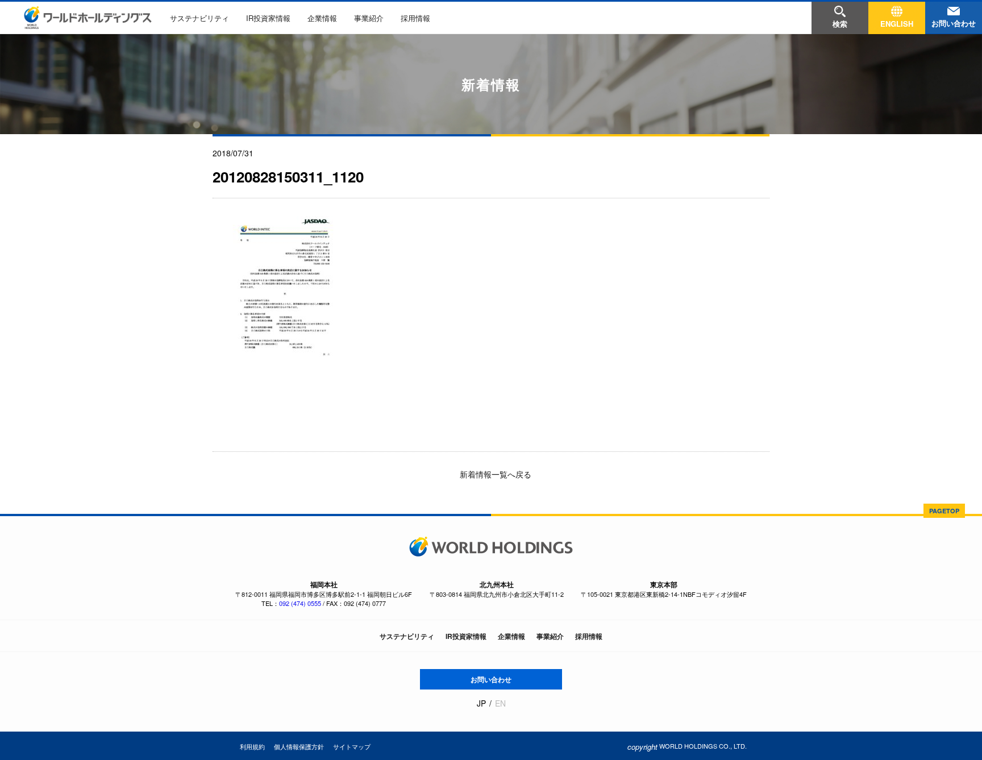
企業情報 (322, 18)
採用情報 (415, 18)
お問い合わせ (491, 679)
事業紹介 (369, 18)
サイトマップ (352, 746)
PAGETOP (944, 510)
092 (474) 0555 (300, 603)
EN (500, 703)
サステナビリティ (199, 18)
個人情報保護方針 (299, 746)
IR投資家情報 (268, 18)
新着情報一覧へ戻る (494, 474)
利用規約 (252, 746)
